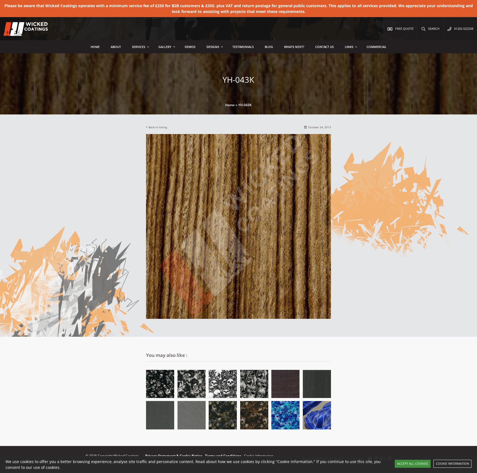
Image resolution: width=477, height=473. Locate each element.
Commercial (376, 47)
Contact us (324, 47)
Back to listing (158, 127)
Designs (212, 47)
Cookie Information (452, 463)
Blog (269, 47)
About (116, 47)
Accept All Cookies (412, 463)
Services (138, 47)
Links (349, 47)
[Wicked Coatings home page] (22, 33)
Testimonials (243, 47)
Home (95, 47)
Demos (190, 47)
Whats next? (294, 47)
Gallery (164, 47)
